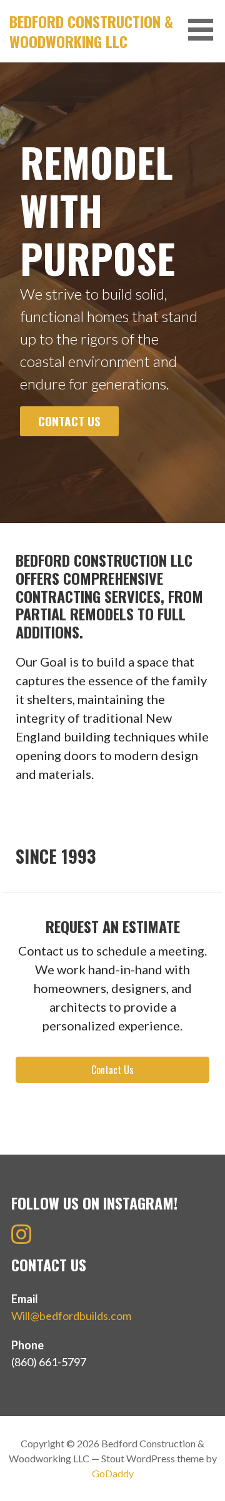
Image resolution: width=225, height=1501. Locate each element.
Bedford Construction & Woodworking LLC (91, 31)
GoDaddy (113, 1473)
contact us (69, 421)
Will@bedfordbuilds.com (71, 1316)
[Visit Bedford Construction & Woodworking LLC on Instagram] (21, 1238)
